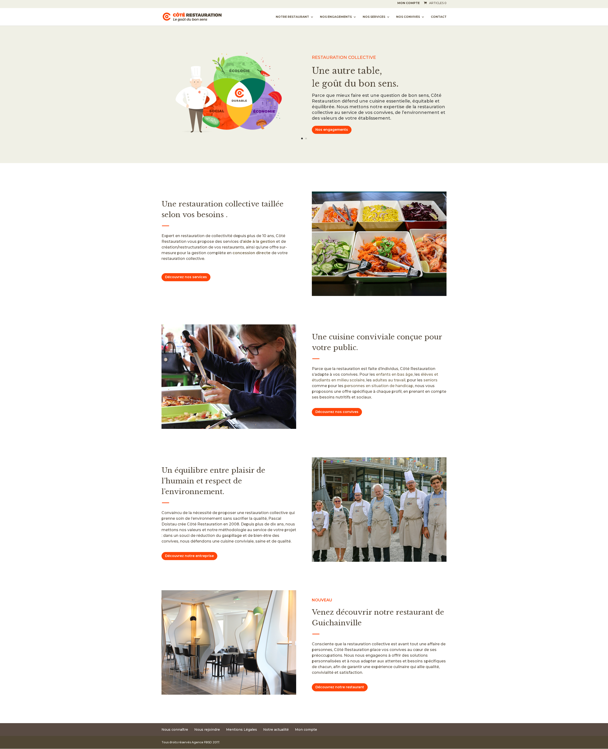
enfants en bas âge (394, 374)
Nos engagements (336, 17)
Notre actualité (276, 729)
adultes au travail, (389, 380)
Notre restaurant (292, 17)
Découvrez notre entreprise (189, 556)
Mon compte (408, 3)
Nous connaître (175, 729)
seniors (430, 380)
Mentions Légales (241, 729)
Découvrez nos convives (336, 412)
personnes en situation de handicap (378, 386)
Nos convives (408, 17)
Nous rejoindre (207, 729)
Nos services (374, 17)
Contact (438, 17)
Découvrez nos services (186, 277)
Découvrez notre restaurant (339, 687)
